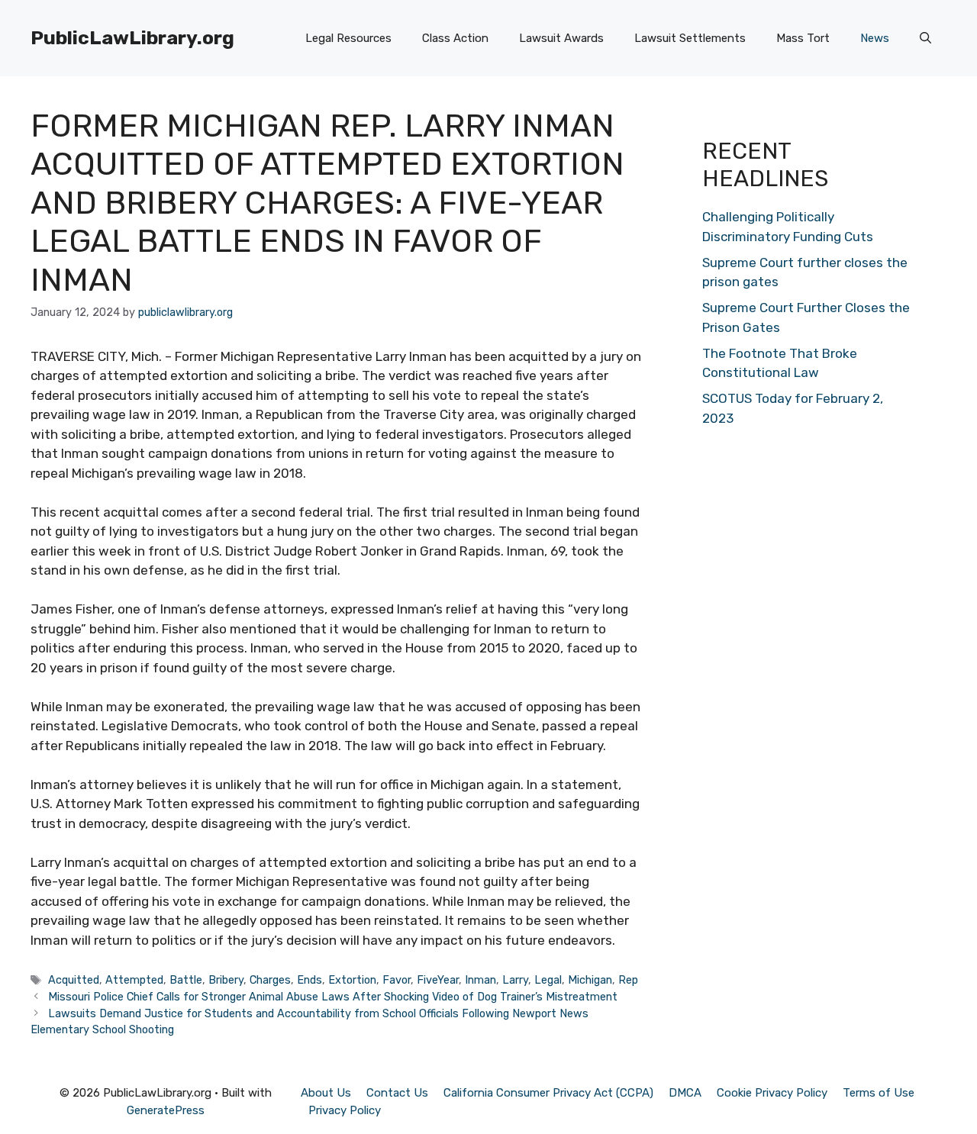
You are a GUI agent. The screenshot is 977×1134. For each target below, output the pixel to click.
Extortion (352, 980)
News (874, 38)
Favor (396, 980)
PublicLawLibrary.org (132, 38)
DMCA (685, 1093)
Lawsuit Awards (561, 38)
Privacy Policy (344, 1110)
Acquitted (73, 980)
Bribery (225, 980)
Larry (515, 980)
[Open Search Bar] (925, 38)
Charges (270, 980)
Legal (548, 980)
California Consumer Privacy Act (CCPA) (548, 1093)
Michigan (590, 980)
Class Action (455, 38)
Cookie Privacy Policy (772, 1093)
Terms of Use (878, 1093)
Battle (185, 980)
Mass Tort (803, 38)
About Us (326, 1093)
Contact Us (397, 1093)
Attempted (134, 980)
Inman (480, 980)
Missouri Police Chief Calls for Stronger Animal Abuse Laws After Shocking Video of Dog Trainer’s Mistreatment (332, 997)
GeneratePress (166, 1110)
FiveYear (438, 980)
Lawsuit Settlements (690, 38)
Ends (309, 980)
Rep (628, 980)
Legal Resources (348, 38)
